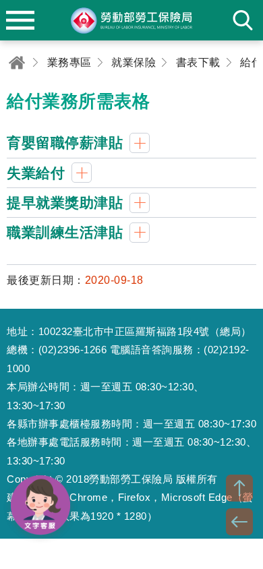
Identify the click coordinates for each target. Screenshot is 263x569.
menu (20, 20)
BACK (239, 521)
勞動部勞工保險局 (131, 20)
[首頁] (17, 62)
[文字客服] (40, 505)
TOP (239, 488)
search (243, 20)
